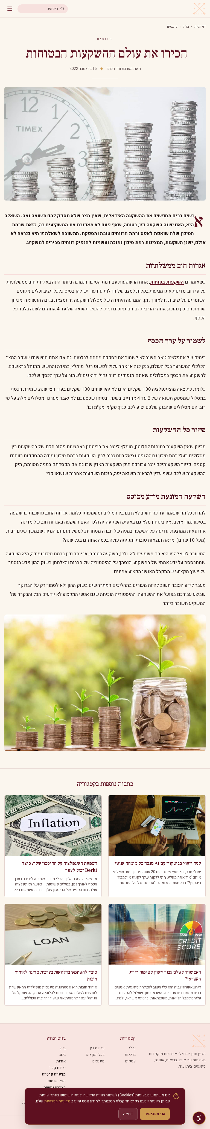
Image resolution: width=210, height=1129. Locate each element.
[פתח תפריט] (9, 8)
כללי (132, 1048)
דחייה (128, 1114)
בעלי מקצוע (95, 1054)
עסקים (130, 1061)
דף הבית (200, 26)
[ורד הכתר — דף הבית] (199, 9)
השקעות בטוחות (167, 282)
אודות (61, 1061)
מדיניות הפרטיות (57, 1101)
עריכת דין (97, 1048)
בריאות (130, 1054)
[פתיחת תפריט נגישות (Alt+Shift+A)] (199, 1118)
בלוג (186, 26)
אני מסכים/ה (154, 1114)
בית (63, 1048)
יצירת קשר (57, 1068)
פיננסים (172, 26)
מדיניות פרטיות (54, 1074)
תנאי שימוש (56, 1081)
